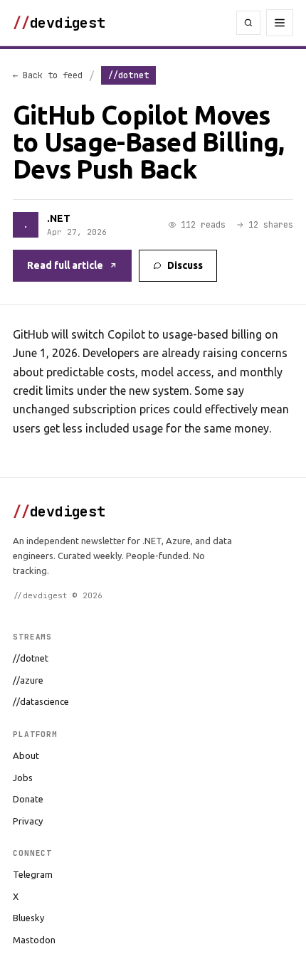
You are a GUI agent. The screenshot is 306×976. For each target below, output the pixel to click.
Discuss (185, 265)
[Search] (248, 23)
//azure (28, 680)
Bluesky (28, 918)
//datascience (41, 701)
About (26, 755)
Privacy (28, 821)
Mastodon (34, 940)
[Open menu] (279, 22)
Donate (28, 799)
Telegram (33, 874)
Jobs (23, 778)
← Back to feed (48, 75)
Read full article (65, 265)
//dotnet (30, 658)
